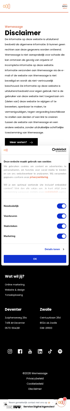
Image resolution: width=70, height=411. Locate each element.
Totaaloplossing (14, 295)
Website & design (15, 289)
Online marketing (15, 284)
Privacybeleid (35, 378)
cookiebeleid (51, 192)
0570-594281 (12, 328)
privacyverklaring (39, 177)
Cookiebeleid (35, 384)
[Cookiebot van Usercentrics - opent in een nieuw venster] (52, 150)
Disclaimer (35, 389)
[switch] (61, 216)
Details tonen (52, 249)
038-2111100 (46, 328)
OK (35, 259)
